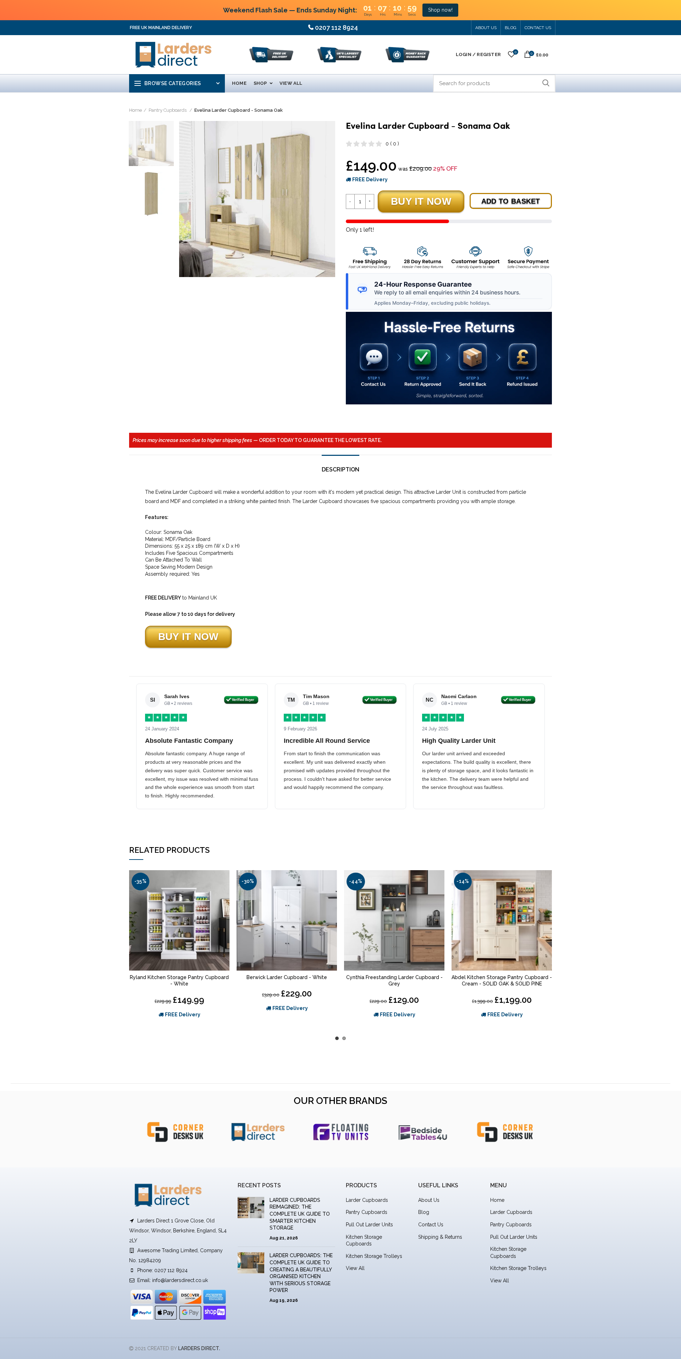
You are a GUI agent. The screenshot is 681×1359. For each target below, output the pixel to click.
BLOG (510, 27)
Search (546, 83)
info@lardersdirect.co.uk (180, 1280)
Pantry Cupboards (168, 110)
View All (355, 1268)
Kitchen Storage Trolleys (374, 1256)
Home (135, 110)
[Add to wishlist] (224, 882)
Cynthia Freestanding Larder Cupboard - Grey (394, 980)
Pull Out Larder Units (369, 1224)
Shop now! (440, 10)
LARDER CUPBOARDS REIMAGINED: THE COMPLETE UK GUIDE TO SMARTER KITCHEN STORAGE (300, 1214)
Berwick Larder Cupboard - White (287, 977)
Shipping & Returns (440, 1237)
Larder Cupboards (367, 1200)
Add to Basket (510, 201)
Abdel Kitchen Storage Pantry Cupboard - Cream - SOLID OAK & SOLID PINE (502, 980)
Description (340, 469)
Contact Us (538, 27)
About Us (486, 27)
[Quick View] (224, 898)
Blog (423, 1212)
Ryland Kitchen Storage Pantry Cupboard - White (179, 980)
